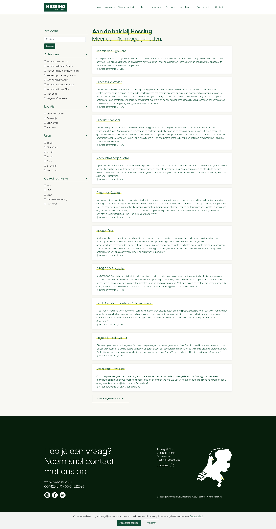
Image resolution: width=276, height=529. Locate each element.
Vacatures (110, 7)
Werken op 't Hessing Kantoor (61, 75)
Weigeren (151, 523)
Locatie (49, 106)
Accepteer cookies (128, 523)
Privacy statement (198, 497)
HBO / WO (52, 204)
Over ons (170, 7)
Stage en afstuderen (128, 7)
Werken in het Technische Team (63, 71)
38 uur (50, 143)
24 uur (50, 156)
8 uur (49, 161)
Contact (219, 7)
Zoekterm (51, 31)
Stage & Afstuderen (57, 98)
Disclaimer (185, 497)
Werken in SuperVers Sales (60, 84)
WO (48, 186)
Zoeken (50, 46)
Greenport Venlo (55, 114)
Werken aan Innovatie (57, 61)
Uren (47, 135)
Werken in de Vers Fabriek (60, 66)
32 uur (50, 152)
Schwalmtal (52, 123)
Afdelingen (185, 7)
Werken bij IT (53, 94)
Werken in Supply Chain (58, 89)
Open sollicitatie (204, 7)
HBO (49, 190)
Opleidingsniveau (56, 178)
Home (99, 7)
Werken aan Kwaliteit (57, 80)
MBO (49, 195)
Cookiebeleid (196, 516)
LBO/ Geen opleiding (57, 199)
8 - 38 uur (52, 166)
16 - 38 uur (52, 170)
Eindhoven (52, 127)
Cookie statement (214, 497)
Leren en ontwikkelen (152, 7)
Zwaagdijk (52, 118)
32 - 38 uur (52, 147)
